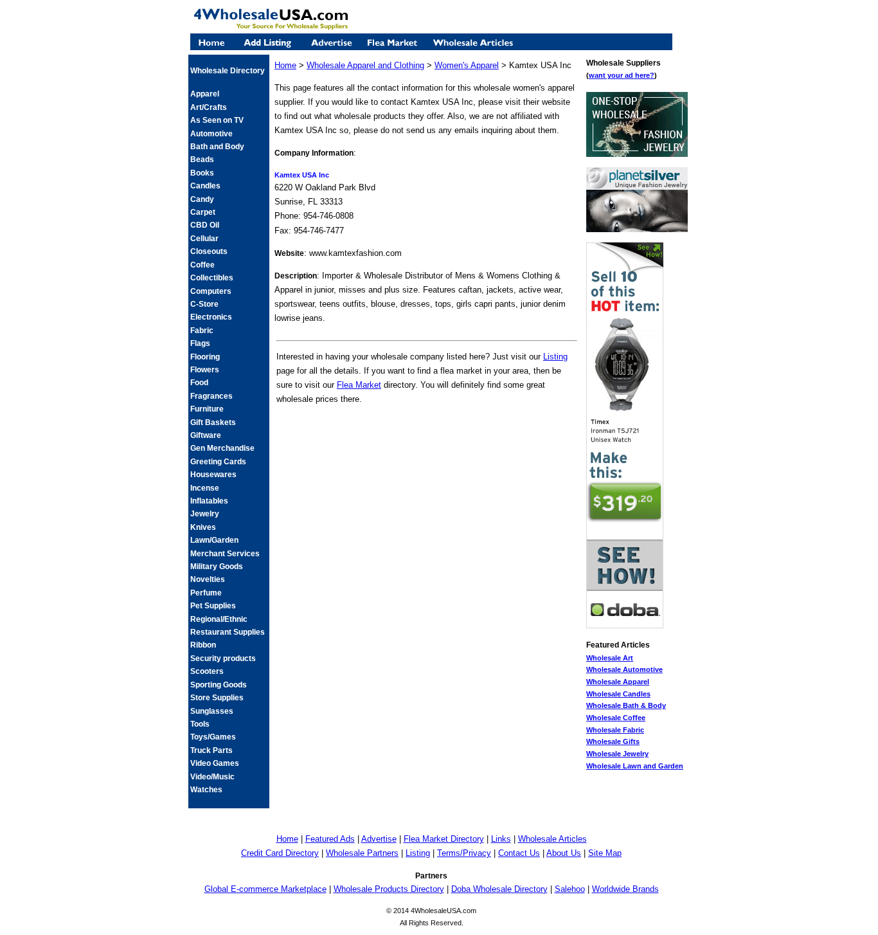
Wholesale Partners (362, 853)
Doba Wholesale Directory (499, 889)
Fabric (201, 330)
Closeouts (209, 251)
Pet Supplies (213, 605)
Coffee (202, 264)
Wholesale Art (609, 658)
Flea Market (359, 385)
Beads (202, 159)
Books (202, 172)
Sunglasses (211, 711)
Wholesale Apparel (617, 681)
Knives (203, 527)
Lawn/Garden (214, 540)
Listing (555, 356)
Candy (202, 199)
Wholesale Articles (552, 839)
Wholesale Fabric (615, 730)
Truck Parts (211, 750)
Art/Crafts (208, 107)
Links (501, 839)
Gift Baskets (213, 422)
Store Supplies (217, 697)
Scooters (207, 671)
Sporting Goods (218, 684)
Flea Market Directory (444, 839)
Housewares (213, 474)
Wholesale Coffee (615, 718)
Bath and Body (217, 146)
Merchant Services (225, 553)
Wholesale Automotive (624, 669)
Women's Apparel (467, 65)
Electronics (211, 317)
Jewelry (204, 513)
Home (285, 65)
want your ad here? (621, 75)
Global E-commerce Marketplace (265, 889)
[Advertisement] (426, 434)
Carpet (202, 212)
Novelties (207, 579)
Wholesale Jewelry (617, 754)
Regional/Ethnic (218, 619)
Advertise (379, 839)
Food (199, 382)
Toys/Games (213, 736)
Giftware (205, 435)
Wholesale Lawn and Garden (634, 766)
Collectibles (211, 277)
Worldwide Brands (625, 889)
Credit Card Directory (280, 853)
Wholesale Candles (618, 694)
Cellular (204, 238)
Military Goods (216, 566)
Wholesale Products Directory (389, 889)
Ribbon (203, 644)
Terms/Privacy (464, 853)
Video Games (214, 763)
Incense (204, 488)
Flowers (204, 369)
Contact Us (519, 853)
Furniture (207, 408)
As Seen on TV (217, 120)
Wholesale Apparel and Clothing (365, 65)
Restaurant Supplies (227, 632)
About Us (563, 853)
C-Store (204, 304)
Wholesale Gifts (613, 741)
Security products (223, 658)
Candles (205, 185)
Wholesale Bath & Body (626, 705)
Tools (200, 724)
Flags (200, 343)
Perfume (206, 592)
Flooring (205, 356)
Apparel (204, 93)
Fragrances (211, 396)
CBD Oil (204, 225)
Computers (210, 291)
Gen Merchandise (222, 448)
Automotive (211, 133)
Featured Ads (330, 839)
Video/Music (212, 776)
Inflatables (209, 500)
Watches (206, 789)
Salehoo (570, 889)
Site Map (605, 853)
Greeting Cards (218, 461)
